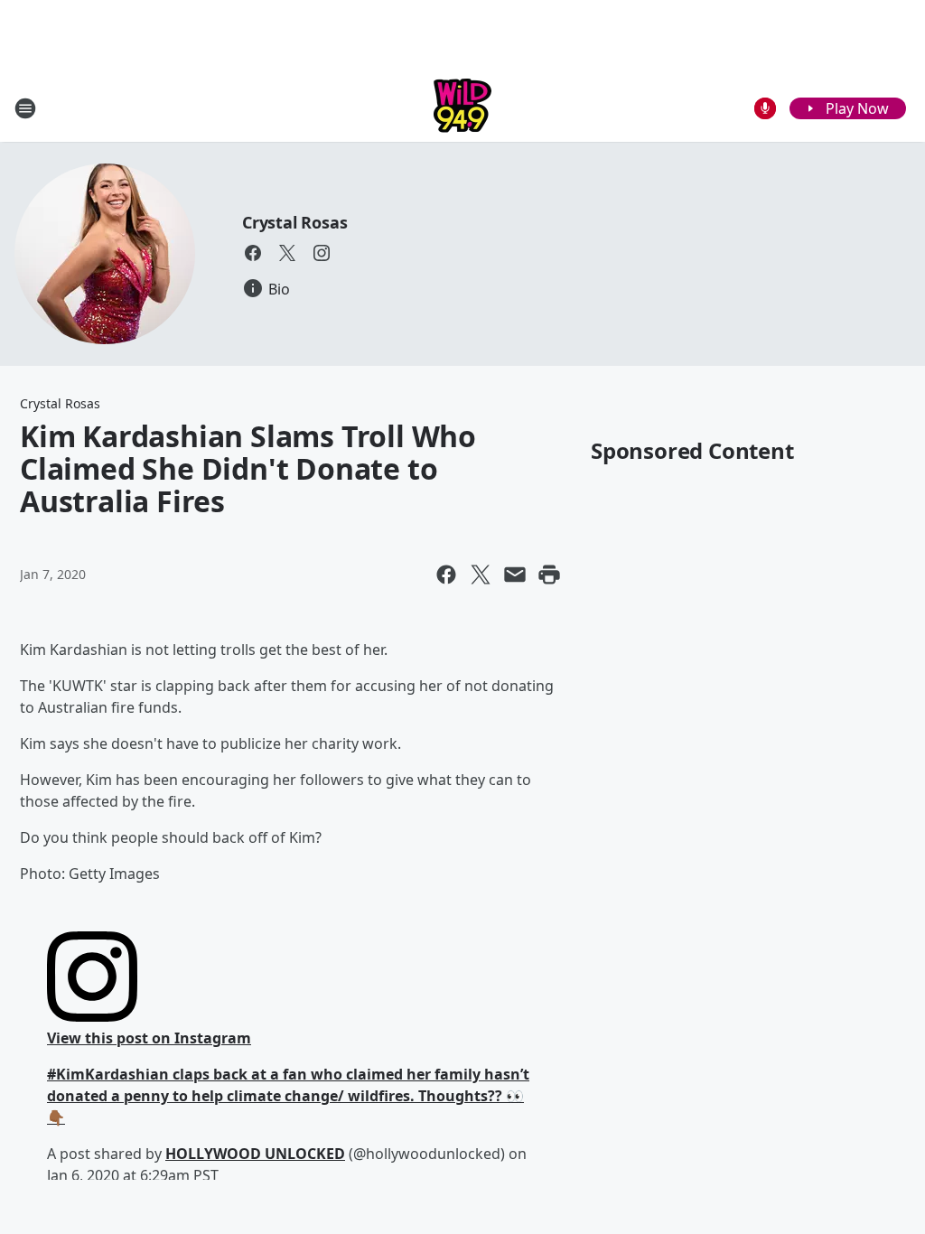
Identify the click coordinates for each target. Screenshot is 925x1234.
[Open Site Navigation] (25, 108)
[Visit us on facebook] (253, 253)
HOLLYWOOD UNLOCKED (255, 1154)
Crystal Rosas (294, 222)
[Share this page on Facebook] (446, 574)
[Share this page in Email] (515, 574)
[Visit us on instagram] (321, 253)
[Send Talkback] (765, 108)
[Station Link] (462, 108)
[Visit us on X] (287, 253)
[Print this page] (549, 574)
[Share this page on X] (480, 574)
